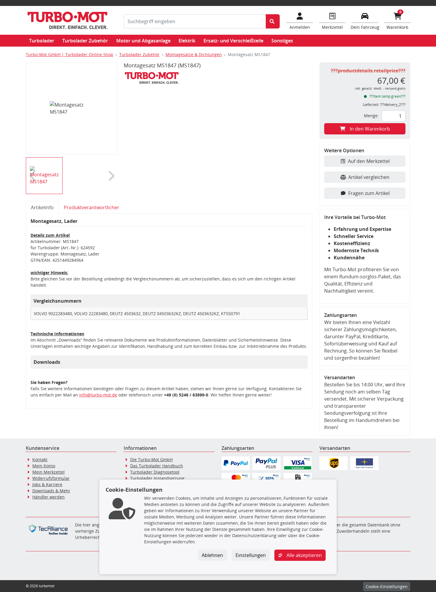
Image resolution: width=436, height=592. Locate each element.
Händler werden (48, 497)
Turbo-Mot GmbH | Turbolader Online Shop (69, 54)
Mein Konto (43, 466)
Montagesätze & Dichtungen (194, 54)
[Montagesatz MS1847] (72, 108)
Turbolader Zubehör (85, 40)
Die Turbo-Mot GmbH (151, 459)
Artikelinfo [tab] (42, 207)
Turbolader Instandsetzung (157, 478)
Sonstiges (282, 40)
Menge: (371, 115)
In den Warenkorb (370, 129)
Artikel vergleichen (368, 177)
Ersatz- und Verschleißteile (233, 40)
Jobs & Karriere (47, 484)
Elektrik (187, 40)
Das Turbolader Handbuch (156, 466)
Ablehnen (212, 555)
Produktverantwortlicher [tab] (91, 207)
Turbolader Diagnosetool (154, 472)
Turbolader (41, 40)
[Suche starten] (273, 21)
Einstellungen (250, 555)
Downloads (47, 362)
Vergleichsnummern (58, 301)
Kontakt (39, 459)
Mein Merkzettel (48, 472)
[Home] (67, 20)
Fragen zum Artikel (369, 193)
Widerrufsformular (51, 478)
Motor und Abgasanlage (143, 40)
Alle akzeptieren (303, 555)
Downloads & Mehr (51, 490)
